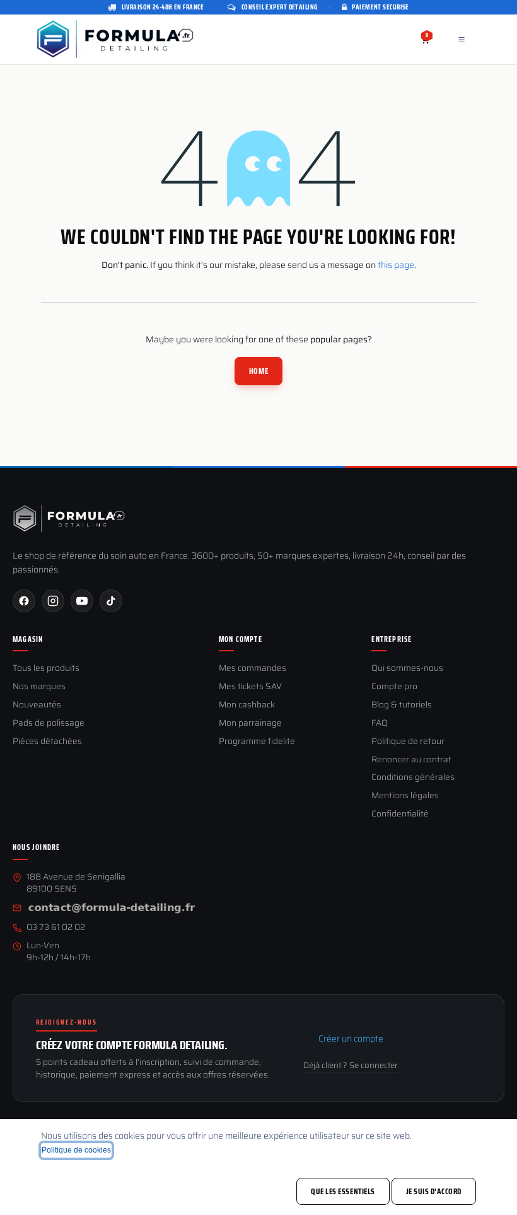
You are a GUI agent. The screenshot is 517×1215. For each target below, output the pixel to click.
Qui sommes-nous (407, 669)
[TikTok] (111, 601)
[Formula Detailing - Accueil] (69, 518)
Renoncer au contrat (411, 760)
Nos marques (39, 687)
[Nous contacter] (111, 909)
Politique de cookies (76, 1150)
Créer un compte (350, 1038)
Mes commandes (252, 669)
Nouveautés (37, 705)
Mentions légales (405, 796)
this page (396, 265)
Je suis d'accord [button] (434, 1191)
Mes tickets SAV (250, 687)
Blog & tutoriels (401, 705)
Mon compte (240, 639)
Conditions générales (413, 778)
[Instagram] (53, 601)
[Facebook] (24, 601)
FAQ (379, 724)
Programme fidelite (257, 742)
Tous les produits (46, 669)
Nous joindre (36, 847)
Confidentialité (400, 814)
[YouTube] (82, 601)
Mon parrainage (250, 724)
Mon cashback (247, 705)
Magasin (28, 639)
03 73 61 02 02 (55, 928)
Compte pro (394, 687)
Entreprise (391, 639)
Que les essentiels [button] (343, 1191)
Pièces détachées (47, 742)
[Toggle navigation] (461, 39)
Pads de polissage (48, 724)
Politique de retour (407, 742)
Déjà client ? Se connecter (350, 1065)
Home (258, 371)
